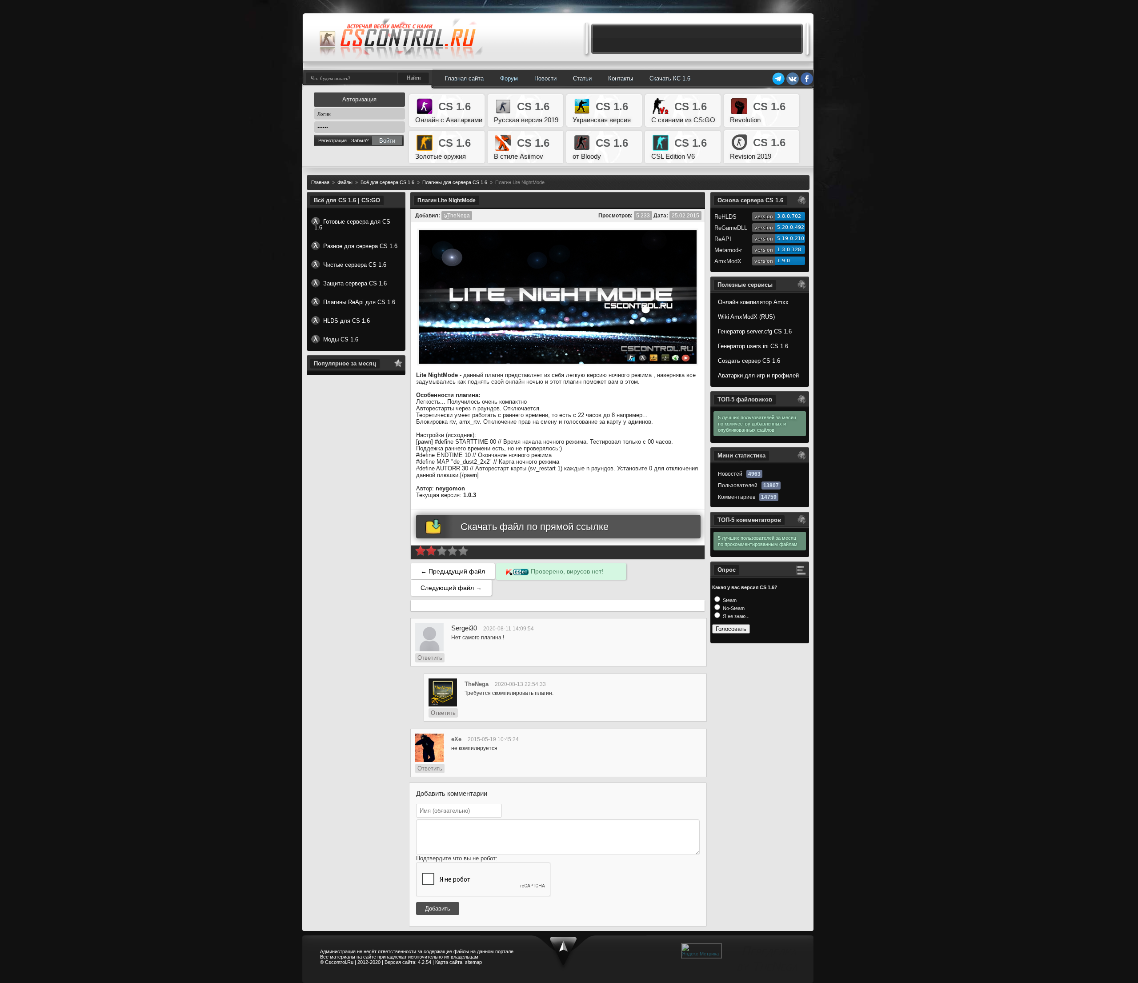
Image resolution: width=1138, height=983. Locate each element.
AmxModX (727, 261)
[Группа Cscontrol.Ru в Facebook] (806, 83)
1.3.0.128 (789, 250)
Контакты (620, 78)
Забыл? (360, 140)
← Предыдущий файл (453, 571)
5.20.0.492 (790, 227)
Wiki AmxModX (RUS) (746, 316)
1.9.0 (783, 261)
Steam (729, 600)
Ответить (429, 657)
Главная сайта (464, 78)
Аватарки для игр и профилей (758, 375)
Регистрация (332, 140)
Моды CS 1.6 (340, 339)
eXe (456, 739)
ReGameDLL (730, 228)
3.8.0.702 (789, 216)
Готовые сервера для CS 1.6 (352, 224)
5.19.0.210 (790, 238)
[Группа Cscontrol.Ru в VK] (792, 83)
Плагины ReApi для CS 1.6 (359, 302)
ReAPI (722, 239)
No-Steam (733, 608)
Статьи (582, 78)
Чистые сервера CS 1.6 (354, 264)
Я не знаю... (735, 616)
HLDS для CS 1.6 (346, 320)
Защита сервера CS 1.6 (355, 283)
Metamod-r (728, 250)
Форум (509, 78)
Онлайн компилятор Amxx (753, 302)
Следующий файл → (451, 587)
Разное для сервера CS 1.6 (360, 246)
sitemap (473, 962)
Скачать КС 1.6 (669, 78)
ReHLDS (725, 216)
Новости (545, 78)
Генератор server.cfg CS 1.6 (755, 331)
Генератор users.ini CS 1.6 (753, 346)
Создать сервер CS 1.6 (749, 360)
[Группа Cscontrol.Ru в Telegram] (778, 83)
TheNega (477, 684)
